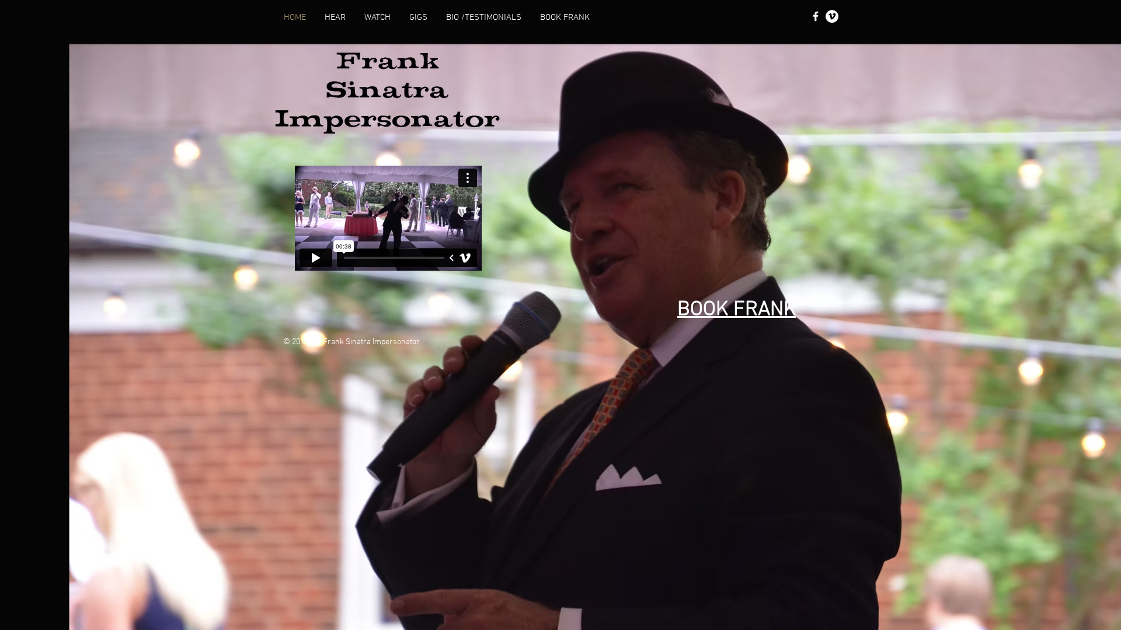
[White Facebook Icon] (815, 16)
